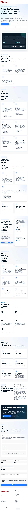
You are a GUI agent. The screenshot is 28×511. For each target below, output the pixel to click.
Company (2, 462)
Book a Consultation (6, 24)
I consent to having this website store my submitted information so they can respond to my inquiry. (14, 481)
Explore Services (14, 24)
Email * (15, 462)
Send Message (14, 484)
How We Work (2, 500)
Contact (2, 502)
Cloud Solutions (16, 495)
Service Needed (3, 469)
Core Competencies (3, 501)
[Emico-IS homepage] (5, 2)
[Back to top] (26, 509)
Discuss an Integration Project (7, 242)
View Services (16, 416)
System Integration (17, 494)
